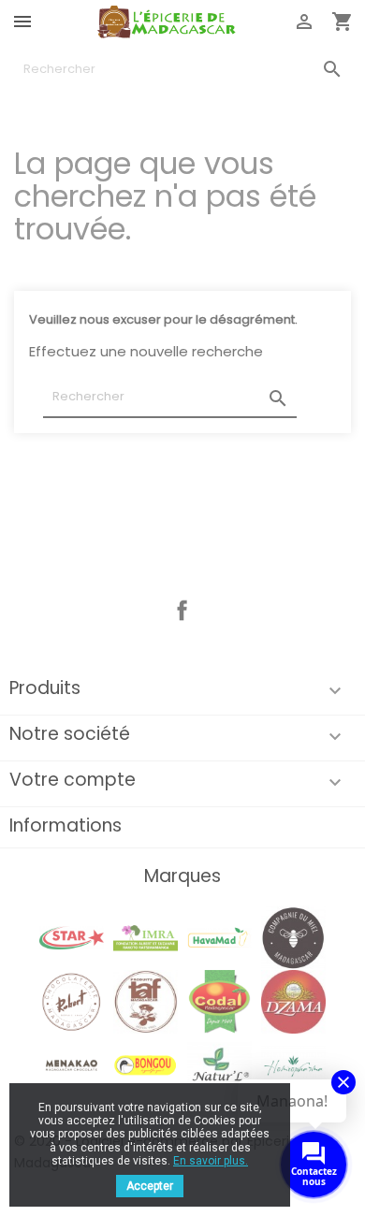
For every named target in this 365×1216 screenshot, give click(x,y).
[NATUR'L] (219, 1065)
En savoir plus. (210, 1160)
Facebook (182, 611)
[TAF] (145, 1000)
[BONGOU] (145, 1065)
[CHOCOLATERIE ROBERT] (71, 1000)
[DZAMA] (293, 1000)
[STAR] (71, 937)
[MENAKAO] (71, 1065)
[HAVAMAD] (219, 937)
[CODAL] (219, 1000)
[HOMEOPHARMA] (293, 1065)
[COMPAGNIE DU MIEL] (293, 937)
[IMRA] (145, 937)
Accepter (149, 1186)
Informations (65, 825)
